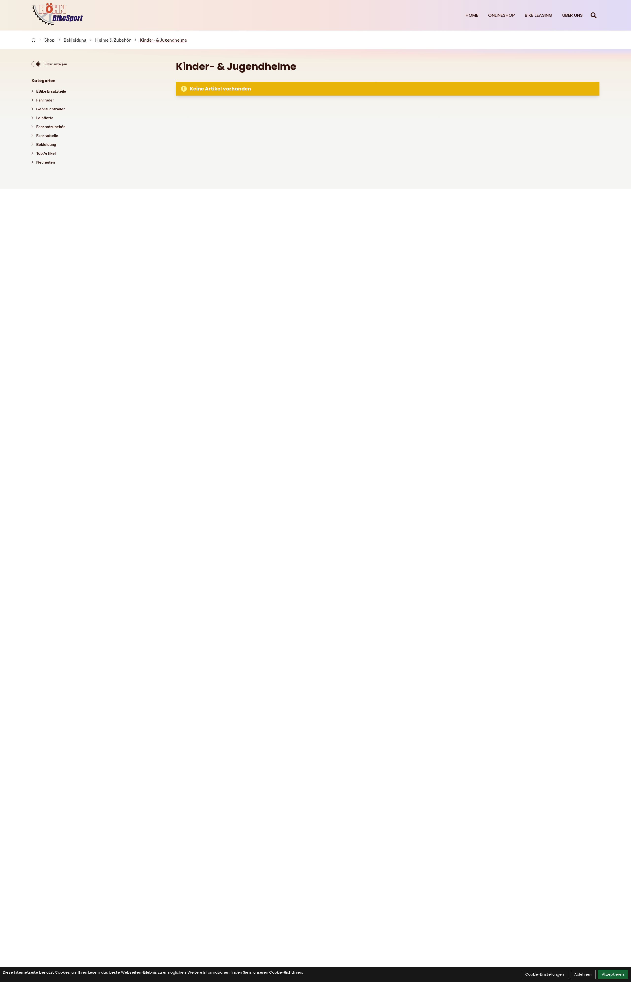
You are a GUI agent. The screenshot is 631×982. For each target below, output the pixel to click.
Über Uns (572, 15)
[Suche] (593, 15)
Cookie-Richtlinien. (286, 972)
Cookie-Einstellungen (544, 974)
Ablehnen (583, 974)
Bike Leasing (538, 15)
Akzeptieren (613, 974)
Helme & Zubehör (113, 40)
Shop (49, 40)
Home (472, 15)
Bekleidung (75, 40)
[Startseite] (33, 40)
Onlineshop (501, 15)
